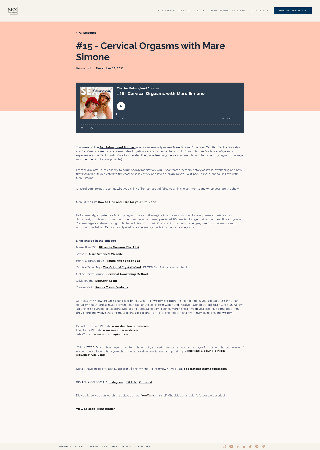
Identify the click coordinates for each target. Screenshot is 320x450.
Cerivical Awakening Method (127, 274)
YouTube (148, 395)
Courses (200, 11)
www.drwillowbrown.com (130, 326)
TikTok (131, 382)
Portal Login (259, 11)
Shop (213, 11)
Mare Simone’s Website (106, 254)
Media (224, 11)
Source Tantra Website (111, 287)
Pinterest (145, 382)
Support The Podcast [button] (292, 10)
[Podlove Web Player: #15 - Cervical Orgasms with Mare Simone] (160, 108)
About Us (239, 11)
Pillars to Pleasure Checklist (119, 247)
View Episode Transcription (96, 408)
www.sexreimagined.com (112, 334)
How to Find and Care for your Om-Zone (127, 202)
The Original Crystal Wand (122, 267)
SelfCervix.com (106, 280)
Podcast (184, 11)
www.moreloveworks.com (121, 330)
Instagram (116, 382)
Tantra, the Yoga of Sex (123, 260)
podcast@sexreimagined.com (205, 368)
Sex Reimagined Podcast (118, 147)
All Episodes (87, 32)
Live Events (166, 11)
